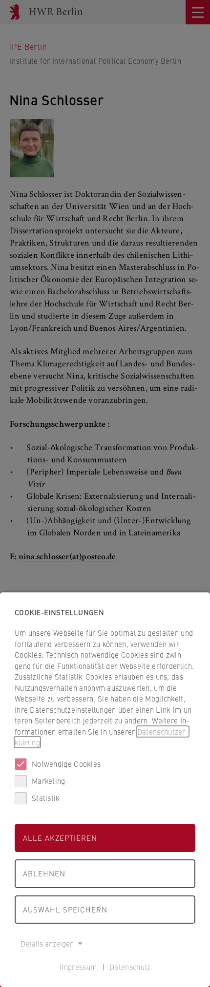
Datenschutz (129, 967)
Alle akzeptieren (60, 838)
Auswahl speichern (65, 909)
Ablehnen (44, 873)
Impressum (78, 967)
